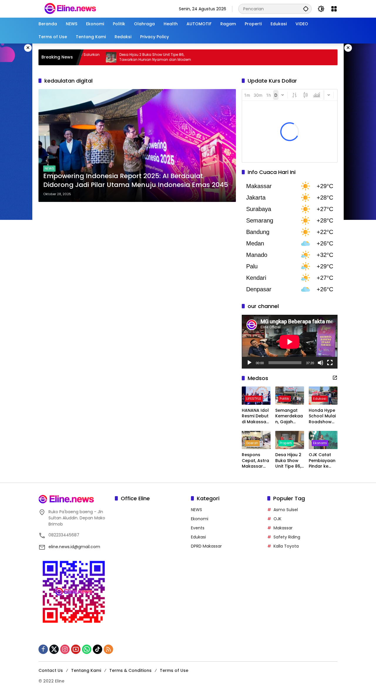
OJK (277, 519)
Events (197, 528)
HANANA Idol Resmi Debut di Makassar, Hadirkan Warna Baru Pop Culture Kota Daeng (255, 416)
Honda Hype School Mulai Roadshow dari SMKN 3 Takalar (322, 416)
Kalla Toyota (286, 546)
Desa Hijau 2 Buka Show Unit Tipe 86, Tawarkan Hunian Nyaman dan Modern (127, 57)
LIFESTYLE (253, 398)
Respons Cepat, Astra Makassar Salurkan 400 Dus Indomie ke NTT (256, 460)
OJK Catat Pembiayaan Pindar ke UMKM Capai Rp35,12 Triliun (322, 460)
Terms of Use (174, 670)
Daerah (252, 443)
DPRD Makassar (206, 546)
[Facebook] (43, 649)
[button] (306, 9)
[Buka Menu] (334, 8)
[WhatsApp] (86, 649)
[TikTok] (97, 649)
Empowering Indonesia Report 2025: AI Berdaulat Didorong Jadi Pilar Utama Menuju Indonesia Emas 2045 (135, 181)
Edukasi (319, 398)
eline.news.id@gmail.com (74, 547)
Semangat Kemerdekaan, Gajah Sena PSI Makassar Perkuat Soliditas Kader (289, 416)
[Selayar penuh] (330, 363)
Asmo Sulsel (285, 510)
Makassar (283, 528)
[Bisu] (320, 363)
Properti (286, 443)
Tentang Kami (86, 670)
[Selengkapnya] (335, 377)
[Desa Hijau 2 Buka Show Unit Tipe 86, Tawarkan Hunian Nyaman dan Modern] (83, 57)
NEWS (49, 168)
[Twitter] (54, 649)
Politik (284, 398)
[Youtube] (75, 649)
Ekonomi (320, 443)
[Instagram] (65, 649)
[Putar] (249, 363)
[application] (290, 342)
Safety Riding (286, 537)
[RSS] (108, 649)
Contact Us (50, 670)
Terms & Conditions (130, 670)
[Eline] (70, 8)
